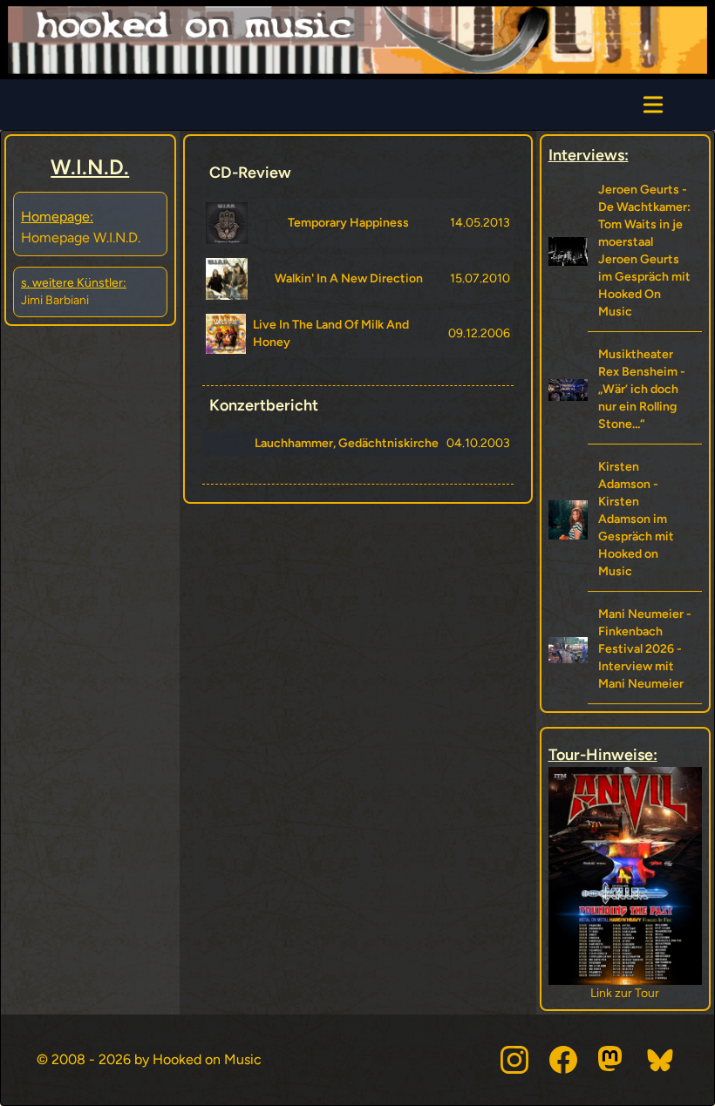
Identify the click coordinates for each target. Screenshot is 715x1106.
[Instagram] (514, 1059)
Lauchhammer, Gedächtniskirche (347, 443)
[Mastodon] (612, 1059)
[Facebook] (563, 1059)
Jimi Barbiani (55, 300)
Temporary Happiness (348, 222)
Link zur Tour (624, 993)
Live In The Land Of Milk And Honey (331, 333)
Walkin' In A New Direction (349, 278)
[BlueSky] (661, 1059)
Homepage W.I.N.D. (80, 237)
